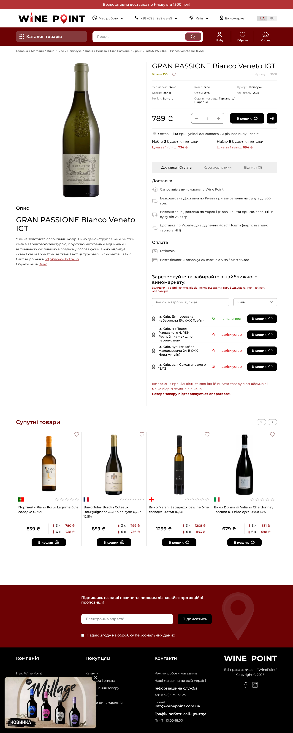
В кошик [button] (244, 118)
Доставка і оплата (100, 681)
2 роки (137, 51)
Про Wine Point (29, 673)
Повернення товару (102, 688)
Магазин (37, 51)
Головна (22, 51)
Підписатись (194, 619)
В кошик (259, 319)
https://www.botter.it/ (62, 259)
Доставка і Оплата (176, 167)
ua (262, 18)
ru (272, 18)
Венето (101, 51)
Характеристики (218, 167)
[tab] (176, 167)
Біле (61, 51)
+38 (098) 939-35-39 (170, 695)
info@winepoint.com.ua (177, 706)
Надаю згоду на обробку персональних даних (131, 635)
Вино (50, 51)
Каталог (92, 673)
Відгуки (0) (253, 167)
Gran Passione (120, 51)
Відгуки (91, 695)
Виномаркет (235, 18)
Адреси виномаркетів (104, 703)
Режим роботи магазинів (176, 673)
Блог (89, 710)
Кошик (266, 40)
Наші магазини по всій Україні (180, 681)
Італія (89, 51)
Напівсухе (74, 51)
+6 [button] (272, 118)
